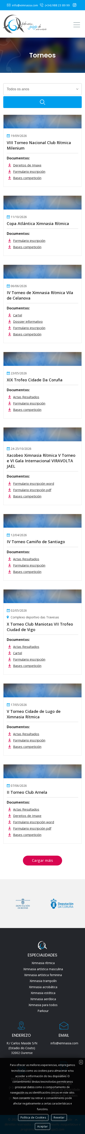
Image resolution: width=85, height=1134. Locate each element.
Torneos (42, 55)
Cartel (17, 315)
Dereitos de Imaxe (27, 165)
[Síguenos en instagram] (75, 5)
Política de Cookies (33, 1117)
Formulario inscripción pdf (32, 490)
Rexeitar (59, 1117)
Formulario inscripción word (33, 483)
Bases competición (27, 178)
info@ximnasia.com (24, 5)
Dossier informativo (28, 321)
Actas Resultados (26, 397)
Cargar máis (42, 860)
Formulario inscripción (29, 171)
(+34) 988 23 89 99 (57, 5)
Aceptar (42, 1126)
